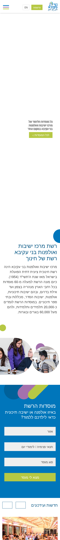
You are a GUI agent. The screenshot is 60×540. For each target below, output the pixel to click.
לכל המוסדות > (40, 135)
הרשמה (37, 7)
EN (26, 7)
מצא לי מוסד (30, 477)
